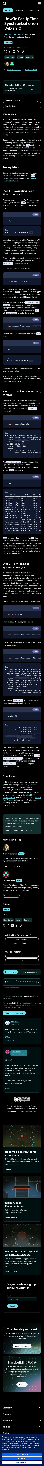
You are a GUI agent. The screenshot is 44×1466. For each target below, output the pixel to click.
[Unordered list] (28, 981)
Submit (12, 1306)
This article (14, 1029)
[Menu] (39, 3)
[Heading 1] (21, 981)
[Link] (14, 981)
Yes (22, 956)
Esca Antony (16, 1052)
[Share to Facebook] (10, 51)
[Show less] (38, 1022)
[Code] (5, 983)
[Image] (16, 981)
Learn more (10, 1218)
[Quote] (32, 981)
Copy (36, 214)
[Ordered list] (30, 981)
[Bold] (5, 981)
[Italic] (7, 981)
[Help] (39, 983)
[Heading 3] (25, 981)
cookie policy (26, 1447)
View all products (22, 1346)
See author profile (11, 866)
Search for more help (22, 943)
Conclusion (9, 776)
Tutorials (7, 10)
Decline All (22, 1458)
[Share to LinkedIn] (14, 51)
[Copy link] (22, 51)
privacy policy (18, 1439)
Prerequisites (11, 167)
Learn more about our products (18, 830)
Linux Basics (18, 34)
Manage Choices (22, 1462)
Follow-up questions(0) (30, 972)
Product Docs (33, 10)
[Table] (36, 981)
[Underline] (10, 981)
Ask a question (22, 939)
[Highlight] (19, 981)
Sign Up (8, 1169)
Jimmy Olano (14, 1022)
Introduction (9, 113)
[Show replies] (13, 1040)
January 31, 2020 (18, 1054)
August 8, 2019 (15, 1024)
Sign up (22, 1384)
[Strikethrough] (12, 981)
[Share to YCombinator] (18, 51)
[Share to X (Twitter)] (5, 51)
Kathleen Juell (31, 69)
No (22, 960)
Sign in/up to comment (14, 1013)
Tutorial (8, 42)
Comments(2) (10, 972)
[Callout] (34, 981)
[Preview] (36, 983)
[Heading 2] (23, 981)
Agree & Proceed (22, 1455)
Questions (19, 10)
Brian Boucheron (14, 69)
